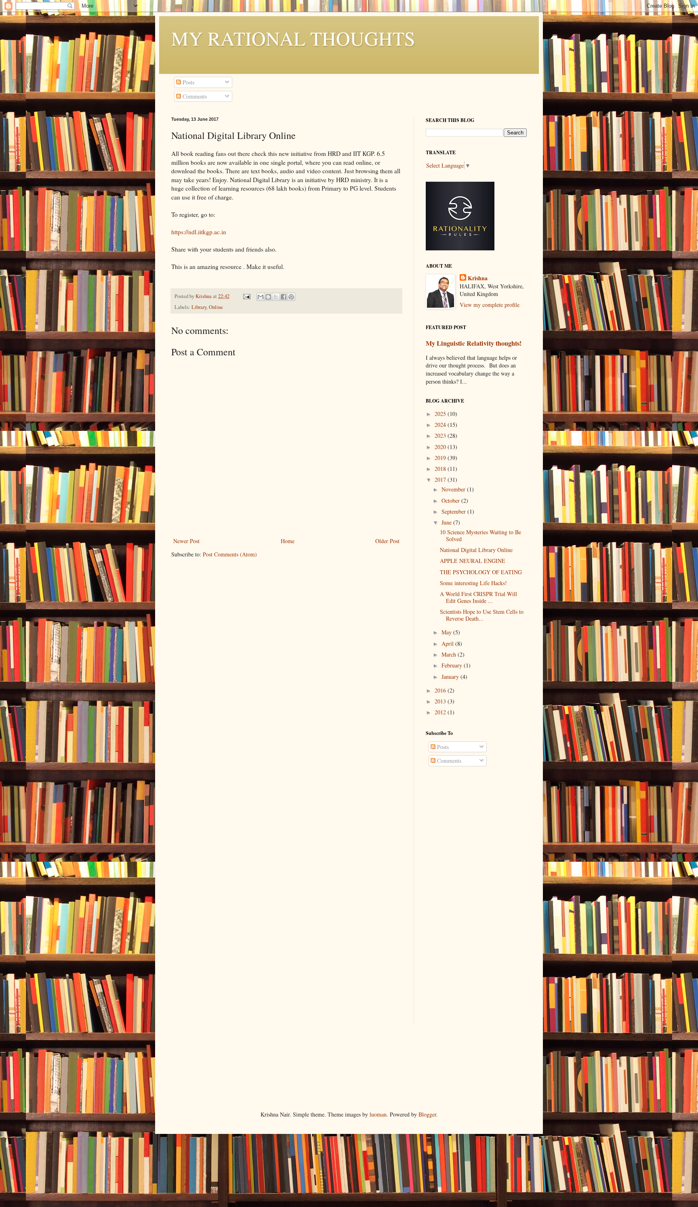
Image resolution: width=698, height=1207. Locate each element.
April (448, 643)
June (447, 522)
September (454, 511)
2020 (441, 447)
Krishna (478, 278)
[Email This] (260, 297)
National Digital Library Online (476, 550)
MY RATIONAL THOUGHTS (293, 38)
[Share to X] (276, 297)
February (453, 665)
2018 (441, 468)
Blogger (427, 1114)
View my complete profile (489, 305)
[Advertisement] (476, 902)
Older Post (387, 541)
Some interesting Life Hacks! (473, 583)
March (450, 654)
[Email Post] (246, 296)
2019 (441, 458)
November (454, 489)
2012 (441, 712)
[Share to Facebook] (284, 297)
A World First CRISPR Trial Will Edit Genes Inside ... (478, 597)
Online (216, 307)
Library (198, 307)
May (447, 632)
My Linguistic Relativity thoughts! (473, 343)
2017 (441, 479)
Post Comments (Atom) (230, 554)
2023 (441, 435)
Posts (187, 82)
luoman (378, 1114)
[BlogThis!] (268, 297)
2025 (441, 414)
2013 (441, 701)
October (451, 500)
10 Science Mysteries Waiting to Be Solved (480, 535)
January (451, 676)
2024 (441, 424)
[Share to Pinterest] (291, 297)
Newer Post (186, 541)
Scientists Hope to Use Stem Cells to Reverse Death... (482, 615)
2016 (441, 690)
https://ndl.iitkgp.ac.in (198, 232)
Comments (194, 96)
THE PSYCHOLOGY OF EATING (481, 572)
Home (287, 541)
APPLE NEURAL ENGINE (472, 561)
